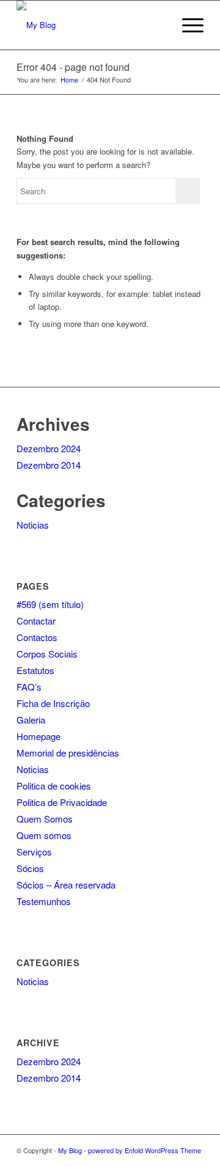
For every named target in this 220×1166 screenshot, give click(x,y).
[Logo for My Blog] (91, 25)
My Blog (70, 1150)
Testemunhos (43, 901)
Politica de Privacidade (61, 802)
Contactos (36, 637)
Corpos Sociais (47, 653)
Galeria (30, 719)
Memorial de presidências (67, 752)
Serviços (34, 851)
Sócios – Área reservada (66, 884)
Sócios (30, 868)
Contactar (36, 620)
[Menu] (187, 25)
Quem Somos (44, 818)
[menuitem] (158, 25)
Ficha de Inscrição (53, 703)
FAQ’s (29, 686)
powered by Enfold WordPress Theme (144, 1150)
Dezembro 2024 (48, 448)
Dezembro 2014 (48, 464)
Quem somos (44, 835)
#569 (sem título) (50, 604)
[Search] (158, 25)
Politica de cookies (53, 785)
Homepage (38, 736)
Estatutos (35, 670)
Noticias (32, 524)
